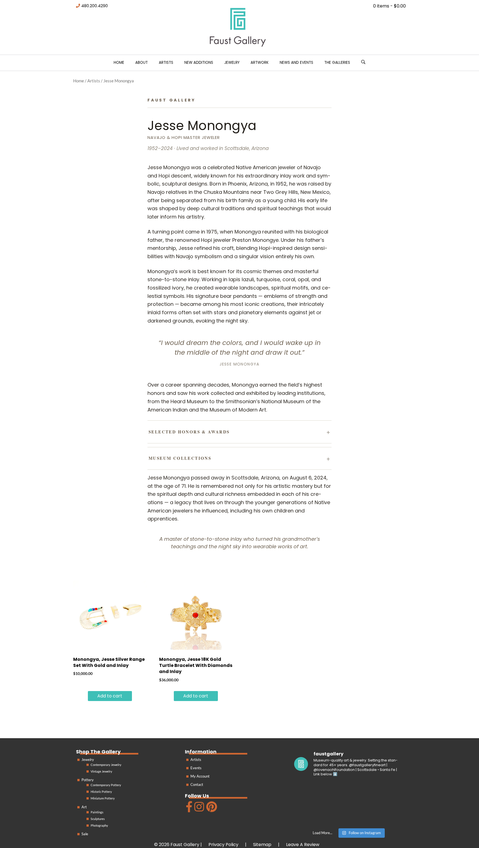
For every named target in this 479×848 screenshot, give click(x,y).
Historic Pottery (101, 791)
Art (84, 807)
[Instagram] (198, 809)
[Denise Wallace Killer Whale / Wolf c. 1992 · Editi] (346, 814)
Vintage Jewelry (101, 771)
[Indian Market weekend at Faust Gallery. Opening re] (346, 792)
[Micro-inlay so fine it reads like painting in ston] (310, 814)
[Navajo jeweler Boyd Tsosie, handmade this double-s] (382, 814)
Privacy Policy (223, 844)
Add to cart (109, 696)
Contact (196, 784)
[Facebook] (188, 809)
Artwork (260, 62)
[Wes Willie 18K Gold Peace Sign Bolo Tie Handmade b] (310, 792)
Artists (166, 62)
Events (196, 768)
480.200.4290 (94, 6)
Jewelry (232, 62)
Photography (99, 825)
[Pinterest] (211, 809)
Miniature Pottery (103, 798)
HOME (119, 62)
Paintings (97, 812)
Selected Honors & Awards (189, 432)
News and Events (296, 62)
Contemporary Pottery (106, 785)
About (141, 62)
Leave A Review (302, 844)
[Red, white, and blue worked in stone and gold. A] (382, 792)
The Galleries (337, 62)
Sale (84, 834)
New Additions (198, 62)
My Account (200, 776)
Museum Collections (180, 458)
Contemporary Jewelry (106, 764)
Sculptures (98, 819)
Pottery (87, 780)
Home (78, 80)
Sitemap (262, 844)
